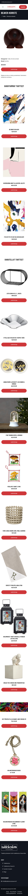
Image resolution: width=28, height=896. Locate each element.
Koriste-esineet (11, 16)
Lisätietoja (14, 69)
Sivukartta (19, 893)
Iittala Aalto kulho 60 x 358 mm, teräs (14, 338)
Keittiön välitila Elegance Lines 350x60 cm (14, 719)
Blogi (5, 872)
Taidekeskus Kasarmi (9, 866)
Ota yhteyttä (13, 891)
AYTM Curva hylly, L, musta (14, 293)
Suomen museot (8, 869)
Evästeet (19, 891)
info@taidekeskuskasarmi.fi (7, 2)
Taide (4, 16)
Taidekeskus (7, 863)
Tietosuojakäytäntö (11, 893)
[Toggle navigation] (3, 7)
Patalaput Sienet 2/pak (14, 486)
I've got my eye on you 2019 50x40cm (14, 237)
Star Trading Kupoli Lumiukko (14, 435)
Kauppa (23, 7)
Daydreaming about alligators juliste (14, 183)
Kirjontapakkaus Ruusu (14, 770)
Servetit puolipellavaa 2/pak (14, 585)
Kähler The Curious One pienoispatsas (14, 683)
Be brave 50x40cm (14, 129)
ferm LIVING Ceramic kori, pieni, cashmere (14, 531)
